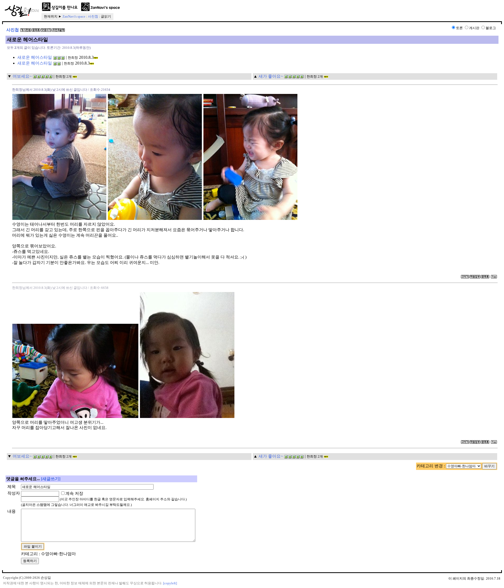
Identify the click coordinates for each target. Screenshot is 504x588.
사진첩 (93, 16)
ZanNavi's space (73, 16)
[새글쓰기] (50, 478)
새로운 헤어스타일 (34, 57)
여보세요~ (22, 76)
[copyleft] (170, 583)
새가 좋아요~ (271, 76)
